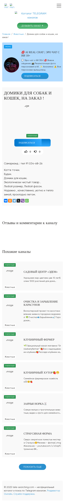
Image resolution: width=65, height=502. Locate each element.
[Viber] (22, 200)
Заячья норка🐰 (35, 403)
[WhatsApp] (27, 200)
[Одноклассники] (10, 200)
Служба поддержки (23, 494)
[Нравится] (25, 152)
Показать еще (32, 466)
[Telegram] (14, 200)
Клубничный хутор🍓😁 (41, 372)
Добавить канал (33, 26)
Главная (6, 34)
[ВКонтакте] (6, 200)
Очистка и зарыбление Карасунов (41, 303)
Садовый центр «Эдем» (41, 271)
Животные (18, 34)
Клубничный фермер (39, 339)
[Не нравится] (34, 152)
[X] (18, 200)
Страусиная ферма (38, 433)
